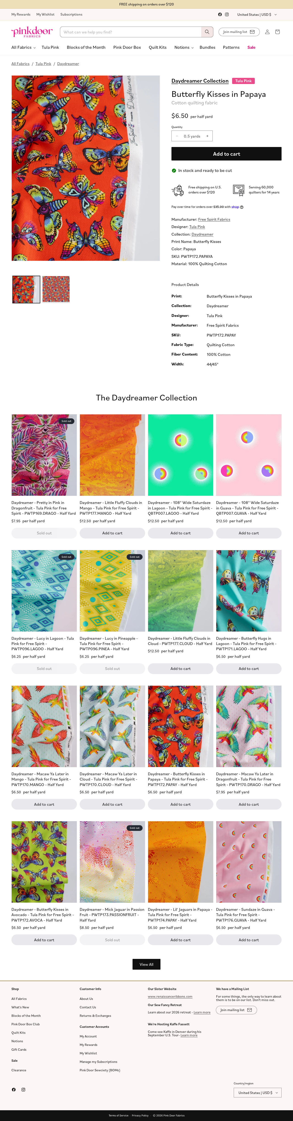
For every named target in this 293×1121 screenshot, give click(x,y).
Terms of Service (118, 1115)
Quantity (176, 127)
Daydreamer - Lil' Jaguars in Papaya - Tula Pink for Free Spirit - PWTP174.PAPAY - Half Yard (180, 914)
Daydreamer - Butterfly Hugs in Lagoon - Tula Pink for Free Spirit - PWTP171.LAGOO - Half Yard (246, 643)
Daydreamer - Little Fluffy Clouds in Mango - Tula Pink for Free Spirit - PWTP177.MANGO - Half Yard (111, 508)
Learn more (202, 1012)
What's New (20, 1007)
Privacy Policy (140, 1115)
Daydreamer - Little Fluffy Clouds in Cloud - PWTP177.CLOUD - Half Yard (180, 641)
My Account (88, 1036)
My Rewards (20, 14)
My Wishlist (45, 14)
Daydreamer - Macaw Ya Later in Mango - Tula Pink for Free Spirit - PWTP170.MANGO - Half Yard (41, 779)
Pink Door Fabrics (173, 1115)
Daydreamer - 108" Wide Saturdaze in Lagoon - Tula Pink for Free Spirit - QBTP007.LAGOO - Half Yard (180, 508)
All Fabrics (20, 63)
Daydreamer (68, 63)
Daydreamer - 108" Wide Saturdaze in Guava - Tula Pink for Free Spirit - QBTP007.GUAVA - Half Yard (247, 508)
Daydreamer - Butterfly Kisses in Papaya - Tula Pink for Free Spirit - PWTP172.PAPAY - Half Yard (178, 779)
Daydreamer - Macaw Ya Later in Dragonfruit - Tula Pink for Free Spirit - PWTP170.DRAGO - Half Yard (248, 779)
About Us (86, 998)
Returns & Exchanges (95, 1015)
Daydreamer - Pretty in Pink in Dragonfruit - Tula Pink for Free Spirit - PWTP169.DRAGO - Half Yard (43, 508)
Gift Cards (19, 1049)
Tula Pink (43, 63)
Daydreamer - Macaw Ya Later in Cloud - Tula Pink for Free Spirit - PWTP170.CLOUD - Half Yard (108, 779)
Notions (17, 1041)
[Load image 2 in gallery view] (56, 289)
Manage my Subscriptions (98, 1061)
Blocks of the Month (26, 1015)
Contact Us (88, 1007)
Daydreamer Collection (200, 80)
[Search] (207, 32)
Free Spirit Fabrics (214, 219)
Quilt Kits (18, 1032)
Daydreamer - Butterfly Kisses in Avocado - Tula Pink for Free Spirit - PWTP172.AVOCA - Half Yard (42, 914)
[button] (23, 47)
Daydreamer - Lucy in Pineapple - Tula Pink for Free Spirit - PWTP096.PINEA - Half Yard (109, 643)
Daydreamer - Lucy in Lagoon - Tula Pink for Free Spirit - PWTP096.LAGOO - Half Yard (42, 643)
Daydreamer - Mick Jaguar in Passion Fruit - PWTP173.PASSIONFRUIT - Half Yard (112, 914)
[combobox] (136, 32)
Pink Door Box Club (25, 1024)
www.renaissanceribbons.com (170, 996)
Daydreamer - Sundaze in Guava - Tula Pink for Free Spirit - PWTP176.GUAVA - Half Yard (245, 914)
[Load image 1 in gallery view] (26, 289)
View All (146, 964)
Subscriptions (71, 14)
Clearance (18, 1070)
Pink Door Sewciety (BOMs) (100, 1070)
